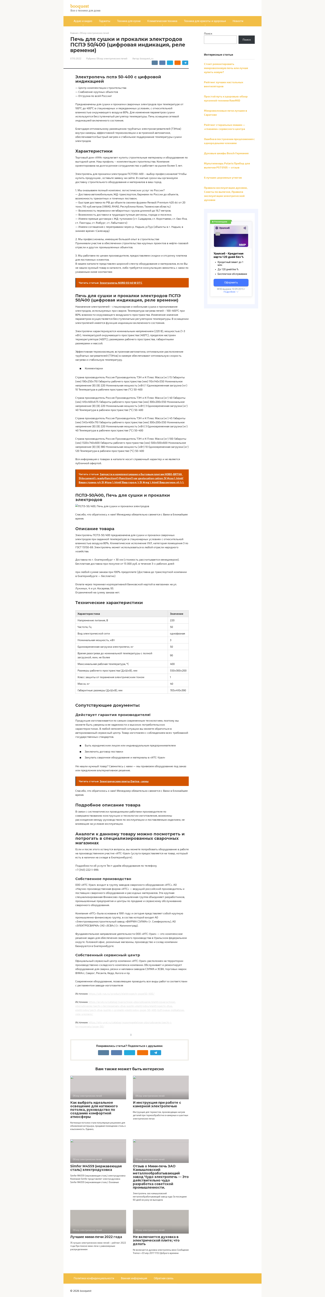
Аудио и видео (83, 21)
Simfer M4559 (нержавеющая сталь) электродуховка (96, 1168)
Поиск (208, 33)
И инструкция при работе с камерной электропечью (157, 1104)
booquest (79, 5)
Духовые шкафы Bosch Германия (226, 153)
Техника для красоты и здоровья (205, 21)
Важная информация (134, 1278)
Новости (238, 21)
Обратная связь (164, 1278)
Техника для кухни (128, 21)
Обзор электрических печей (111, 58)
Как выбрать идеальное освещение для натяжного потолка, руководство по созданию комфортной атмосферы (94, 1110)
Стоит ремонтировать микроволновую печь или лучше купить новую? (226, 68)
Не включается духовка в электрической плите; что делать (156, 1240)
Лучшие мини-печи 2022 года (96, 1237)
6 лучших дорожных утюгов (223, 177)
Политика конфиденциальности (94, 1278)
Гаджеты (104, 21)
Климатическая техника (162, 21)
